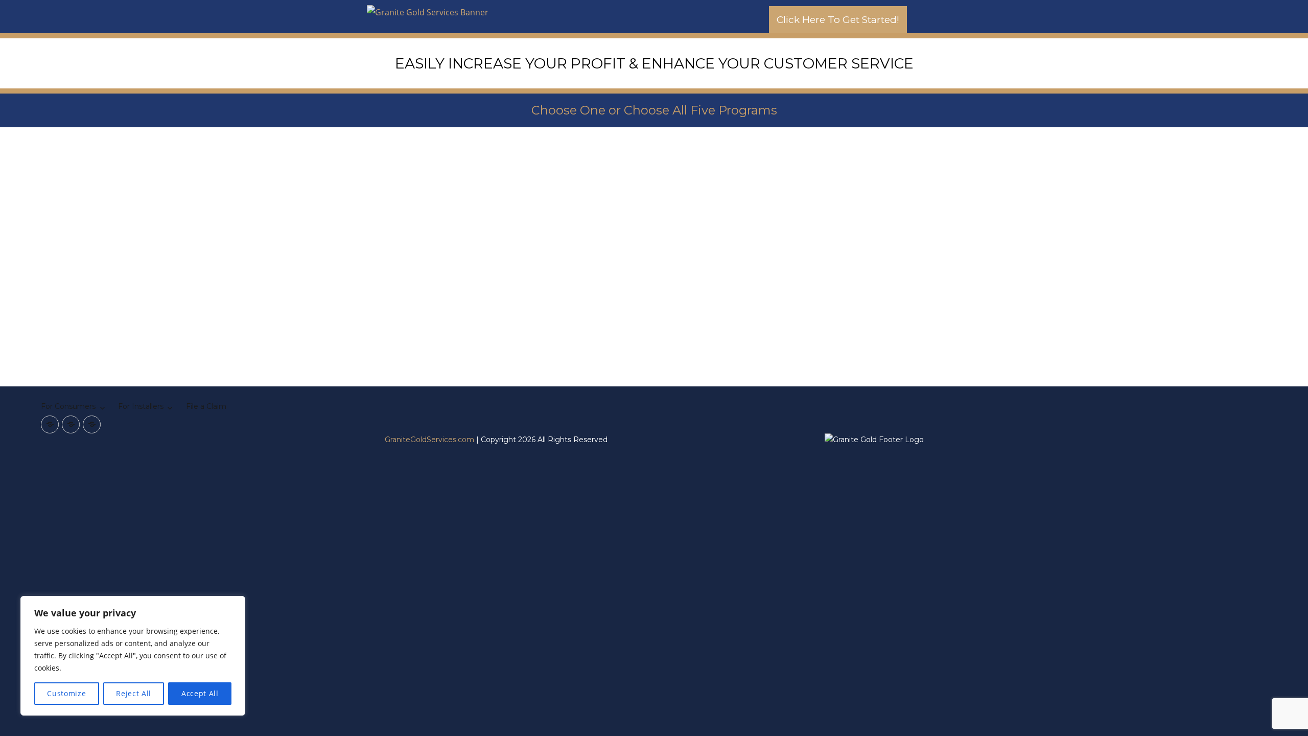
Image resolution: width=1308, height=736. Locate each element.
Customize (66, 693)
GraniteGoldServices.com (429, 439)
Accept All (200, 693)
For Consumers (68, 406)
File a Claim (206, 406)
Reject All (133, 693)
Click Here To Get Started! (838, 20)
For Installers (141, 406)
